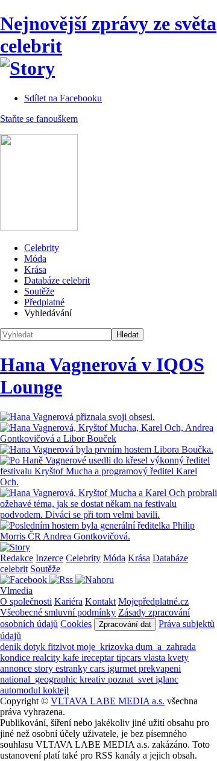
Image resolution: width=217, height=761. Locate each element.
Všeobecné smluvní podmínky (58, 612)
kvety (178, 657)
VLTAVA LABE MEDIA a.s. (108, 701)
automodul (21, 690)
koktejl (56, 690)
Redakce (16, 558)
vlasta (155, 657)
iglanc (167, 679)
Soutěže (39, 291)
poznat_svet (132, 679)
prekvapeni (160, 668)
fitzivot (62, 647)
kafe (72, 657)
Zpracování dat (125, 624)
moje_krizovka (106, 647)
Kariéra (68, 601)
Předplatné (44, 302)
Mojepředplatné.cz (153, 601)
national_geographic (40, 679)
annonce (17, 668)
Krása (35, 269)
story (44, 668)
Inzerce (49, 558)
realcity (48, 657)
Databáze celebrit (57, 280)
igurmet (123, 668)
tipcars (129, 657)
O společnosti (26, 601)
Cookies (76, 624)
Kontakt (100, 601)
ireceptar (98, 657)
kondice (16, 657)
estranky (72, 668)
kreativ (94, 679)
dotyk (36, 647)
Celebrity (41, 248)
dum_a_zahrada (166, 647)
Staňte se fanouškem (39, 118)
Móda (35, 258)
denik (12, 647)
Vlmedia (16, 590)
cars (98, 668)
